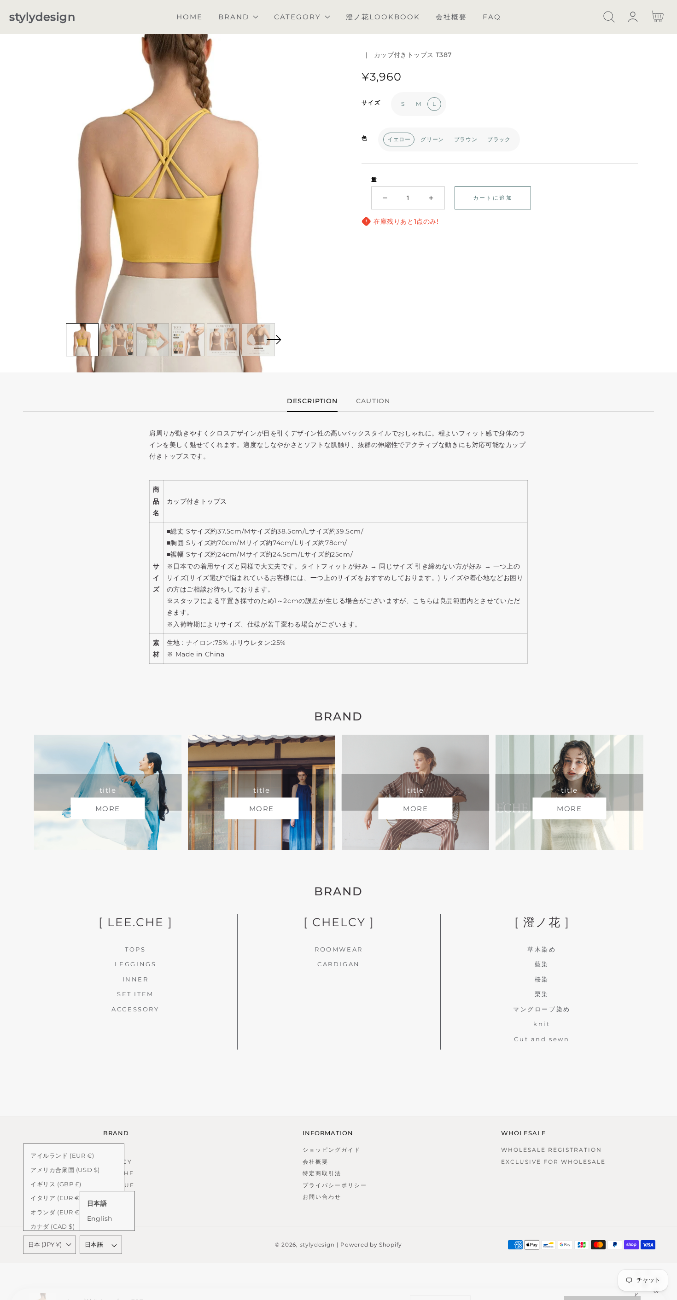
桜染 (542, 979)
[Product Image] (169, 203)
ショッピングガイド (332, 1149)
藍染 (542, 964)
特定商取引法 (322, 1173)
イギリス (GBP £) (55, 1184)
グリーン (432, 139)
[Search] (609, 17)
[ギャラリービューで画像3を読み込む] (152, 339)
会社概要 (315, 1161)
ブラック (498, 139)
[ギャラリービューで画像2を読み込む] (117, 339)
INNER (136, 979)
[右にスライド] (273, 339)
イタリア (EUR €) (56, 1197)
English (99, 1218)
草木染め (541, 949)
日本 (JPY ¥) (45, 1244)
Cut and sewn (541, 1039)
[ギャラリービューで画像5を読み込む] (223, 339)
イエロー (398, 139)
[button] (609, 17)
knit (541, 1023)
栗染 (542, 994)
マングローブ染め (542, 1009)
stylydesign (317, 1245)
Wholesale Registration (551, 1149)
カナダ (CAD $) (52, 1226)
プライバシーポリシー (335, 1185)
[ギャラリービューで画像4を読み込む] (187, 339)
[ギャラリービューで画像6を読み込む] (258, 339)
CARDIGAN (338, 964)
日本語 (94, 1244)
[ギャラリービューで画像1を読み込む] (82, 339)
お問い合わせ (322, 1196)
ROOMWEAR (339, 949)
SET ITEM (135, 994)
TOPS (135, 949)
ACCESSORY (135, 1009)
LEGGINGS (136, 964)
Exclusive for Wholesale (553, 1161)
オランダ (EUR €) (56, 1212)
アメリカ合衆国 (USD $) (65, 1169)
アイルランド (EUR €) (62, 1155)
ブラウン (465, 139)
